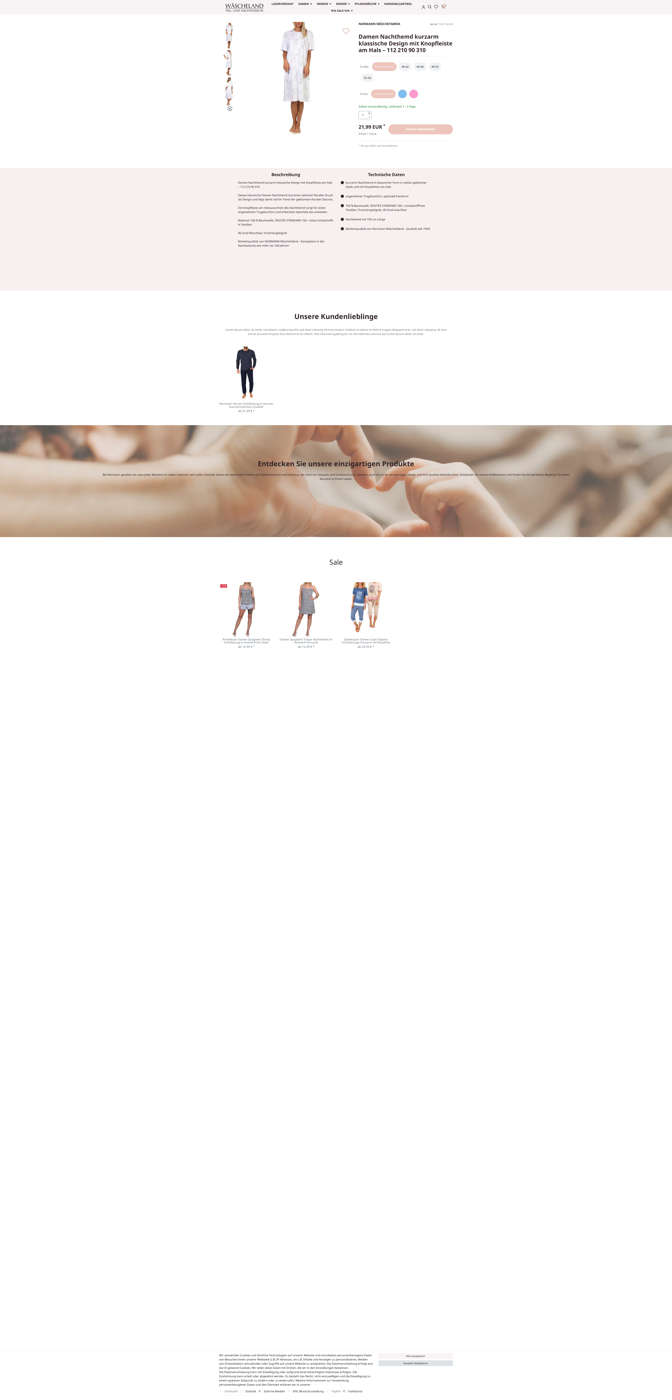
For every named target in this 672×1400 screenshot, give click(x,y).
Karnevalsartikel (398, 4)
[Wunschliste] (436, 7)
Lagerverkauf (282, 4)
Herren (322, 4)
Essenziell (231, 1391)
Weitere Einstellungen (233, 1395)
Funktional (355, 1391)
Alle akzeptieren (415, 1356)
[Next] (229, 108)
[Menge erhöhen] (369, 113)
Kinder (341, 4)
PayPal (336, 1391)
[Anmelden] (423, 7)
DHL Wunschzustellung (308, 1391)
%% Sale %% (340, 11)
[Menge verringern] (369, 117)
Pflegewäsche (365, 4)
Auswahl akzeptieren (415, 1363)
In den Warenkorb (420, 129)
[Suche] (429, 7)
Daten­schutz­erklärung (326, 1385)
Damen (303, 4)
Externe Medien (274, 1391)
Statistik (250, 1391)
